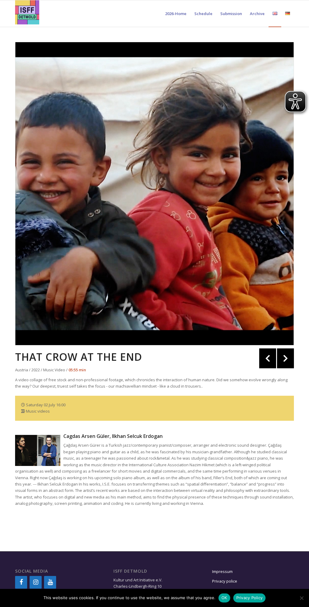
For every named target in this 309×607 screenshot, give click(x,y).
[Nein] (301, 598)
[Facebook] (21, 582)
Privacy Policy (249, 597)
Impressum (222, 571)
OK (224, 597)
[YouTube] (50, 582)
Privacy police (225, 581)
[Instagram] (36, 582)
